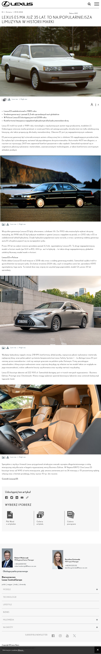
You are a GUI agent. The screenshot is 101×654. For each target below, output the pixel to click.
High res (24, 99)
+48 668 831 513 (20, 564)
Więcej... (20, 650)
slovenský (22, 584)
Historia (9, 12)
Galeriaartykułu (40, 523)
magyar (9, 584)
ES (2, 12)
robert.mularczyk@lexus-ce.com (25, 566)
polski (4, 584)
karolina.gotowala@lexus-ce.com (76, 568)
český (16, 584)
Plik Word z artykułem (11, 523)
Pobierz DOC (73, 13)
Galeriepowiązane (71, 523)
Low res (15, 99)
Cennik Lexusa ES (10, 479)
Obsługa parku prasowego (15, 571)
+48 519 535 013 (71, 565)
